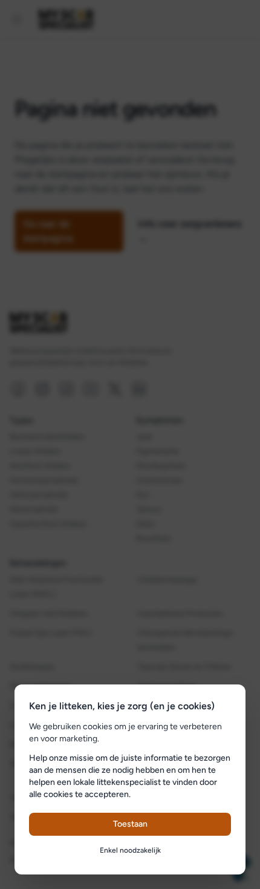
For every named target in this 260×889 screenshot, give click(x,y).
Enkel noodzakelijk (130, 850)
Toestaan (130, 824)
